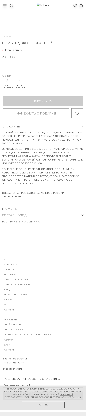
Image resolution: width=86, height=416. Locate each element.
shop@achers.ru (12, 368)
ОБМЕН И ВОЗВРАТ (16, 279)
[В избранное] (77, 113)
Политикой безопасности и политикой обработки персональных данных (43, 395)
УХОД (7, 289)
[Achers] (43, 5)
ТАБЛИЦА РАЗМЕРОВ (17, 284)
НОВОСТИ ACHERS (15, 294)
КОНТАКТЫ (11, 264)
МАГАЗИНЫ (11, 319)
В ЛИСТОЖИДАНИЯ (7, 86)
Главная (6, 36)
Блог (6, 304)
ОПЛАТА (9, 269)
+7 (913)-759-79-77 (13, 362)
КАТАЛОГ (10, 259)
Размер (6, 76)
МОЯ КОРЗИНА (13, 329)
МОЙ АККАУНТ (13, 324)
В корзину (43, 101)
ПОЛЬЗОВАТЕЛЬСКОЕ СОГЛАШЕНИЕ (27, 334)
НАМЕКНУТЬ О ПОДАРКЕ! (36, 113)
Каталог (8, 299)
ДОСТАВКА (11, 274)
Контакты (9, 309)
